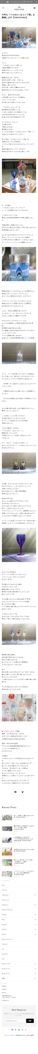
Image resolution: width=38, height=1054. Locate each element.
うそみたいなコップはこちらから (13, 738)
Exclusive (5, 954)
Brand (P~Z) (6, 973)
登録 (30, 1021)
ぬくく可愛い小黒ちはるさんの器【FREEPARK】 (24, 816)
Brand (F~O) (6, 968)
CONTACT (5, 1000)
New (3, 885)
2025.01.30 (17, 876)
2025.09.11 (17, 831)
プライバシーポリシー (9, 1035)
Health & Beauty (7, 910)
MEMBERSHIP (7, 996)
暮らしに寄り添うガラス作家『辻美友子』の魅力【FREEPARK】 (23, 861)
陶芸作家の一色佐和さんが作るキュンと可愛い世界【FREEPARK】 (24, 827)
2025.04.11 (17, 842)
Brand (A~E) (6, 964)
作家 (3, 978)
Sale (3, 959)
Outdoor (4, 944)
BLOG (4, 992)
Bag (3, 919)
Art (3, 949)
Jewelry (4, 929)
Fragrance (5, 905)
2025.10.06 (17, 819)
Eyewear (4, 924)
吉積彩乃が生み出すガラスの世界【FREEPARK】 (24, 850)
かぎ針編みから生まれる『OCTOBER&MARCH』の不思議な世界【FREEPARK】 (23, 839)
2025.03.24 (17, 853)
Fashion (4, 914)
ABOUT (4, 989)
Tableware (5, 895)
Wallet (4, 934)
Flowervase (5, 900)
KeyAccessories (7, 939)
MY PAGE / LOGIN (9, 997)
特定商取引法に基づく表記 (22, 1035)
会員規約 (31, 1035)
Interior (4, 890)
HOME (4, 986)
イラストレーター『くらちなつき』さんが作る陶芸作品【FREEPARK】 (24, 872)
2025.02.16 (17, 865)
